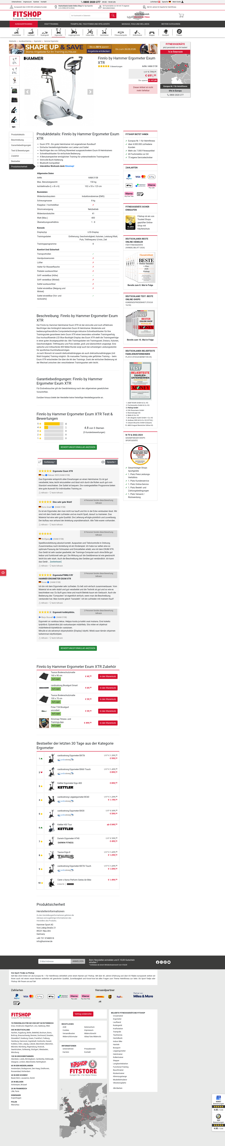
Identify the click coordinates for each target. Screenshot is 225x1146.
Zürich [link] (32, 1078)
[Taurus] (65, 857)
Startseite (12, 41)
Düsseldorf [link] (15, 1038)
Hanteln (116, 1044)
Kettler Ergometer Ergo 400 (69, 783)
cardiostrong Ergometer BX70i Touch (74, 866)
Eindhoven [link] (45, 1068)
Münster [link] (14, 1047)
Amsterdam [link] (16, 1068)
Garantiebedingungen (21, 145)
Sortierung (49, 462)
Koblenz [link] (14, 1044)
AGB (64, 1027)
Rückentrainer (118, 1073)
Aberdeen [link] (15, 1059)
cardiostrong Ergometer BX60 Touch (74, 769)
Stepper (116, 1060)
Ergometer (37, 41)
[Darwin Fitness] (65, 843)
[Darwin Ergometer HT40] (51, 841)
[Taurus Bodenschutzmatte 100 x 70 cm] (44, 699)
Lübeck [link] (32, 1044)
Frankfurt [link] (38, 1038)
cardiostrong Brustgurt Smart (64, 685)
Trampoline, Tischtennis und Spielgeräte (90, 24)
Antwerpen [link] (15, 1085)
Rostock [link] (41, 1047)
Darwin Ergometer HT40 (68, 838)
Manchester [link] (30, 1062)
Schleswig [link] (26, 1049)
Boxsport (116, 1048)
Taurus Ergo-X (63, 852)
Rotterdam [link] (25, 1071)
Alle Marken (117, 1088)
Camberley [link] (40, 1059)
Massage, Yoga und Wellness (135, 24)
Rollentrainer (118, 1057)
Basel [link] (13, 1078)
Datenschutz (89, 1027)
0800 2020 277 (176, 95)
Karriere (36, 2)
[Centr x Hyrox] (65, 884)
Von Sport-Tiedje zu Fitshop (22, 973)
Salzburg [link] (41, 1026)
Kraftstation (118, 1029)
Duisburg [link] (24, 1038)
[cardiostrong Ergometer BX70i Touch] (51, 868)
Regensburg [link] (32, 1047)
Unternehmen (16, 2)
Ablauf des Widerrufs (92, 1036)
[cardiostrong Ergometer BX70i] (51, 758)
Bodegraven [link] (26, 1068)
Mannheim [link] (40, 1044)
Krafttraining (51, 24)
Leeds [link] (22, 1059)
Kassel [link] (48, 1041)
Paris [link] (17, 1091)
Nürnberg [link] (22, 1047)
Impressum (27, 2)
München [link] (49, 1044)
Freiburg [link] (46, 1038)
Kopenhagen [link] (16, 1098)
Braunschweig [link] (24, 1035)
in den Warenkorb (108, 676)
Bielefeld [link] (35, 1033)
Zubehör (15, 156)
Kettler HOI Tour (64, 824)
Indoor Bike (117, 1041)
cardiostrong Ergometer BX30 (70, 811)
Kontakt (43, 2)
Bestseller (15, 161)
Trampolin (117, 1032)
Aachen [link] (14, 1033)
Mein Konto (177, 2)
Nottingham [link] (41, 1062)
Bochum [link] (43, 1033)
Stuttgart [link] (34, 1049)
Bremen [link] (33, 1035)
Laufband (117, 1022)
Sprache (165, 2)
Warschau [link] (15, 1105)
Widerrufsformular (70, 1036)
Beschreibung (17, 140)
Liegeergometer (119, 1051)
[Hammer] (33, 58)
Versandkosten (69, 1033)
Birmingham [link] (30, 1059)
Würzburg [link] (15, 1052)
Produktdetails (17, 134)
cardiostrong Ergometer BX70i (71, 755)
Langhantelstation (120, 1064)
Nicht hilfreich (57, 493)
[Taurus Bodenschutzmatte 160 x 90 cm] (44, 676)
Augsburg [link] (22, 1033)
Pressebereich (90, 1049)
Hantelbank (117, 1038)
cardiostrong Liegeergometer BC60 (73, 797)
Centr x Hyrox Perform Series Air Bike (74, 880)
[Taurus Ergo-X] (51, 855)
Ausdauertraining (23, 24)
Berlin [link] (29, 1033)
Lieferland (154, 2)
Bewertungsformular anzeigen (78, 447)
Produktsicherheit (19, 166)
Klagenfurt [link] (29, 1026)
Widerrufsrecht (90, 1033)
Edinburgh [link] (49, 1059)
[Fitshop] (27, 15)
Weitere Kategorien (170, 24)
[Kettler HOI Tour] (51, 827)
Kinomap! (69, 166)
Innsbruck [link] (20, 1026)
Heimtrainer (118, 1054)
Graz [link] (13, 1026)
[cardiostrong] (65, 760)
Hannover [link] (23, 1041)
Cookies (66, 1030)
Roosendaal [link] (16, 1071)
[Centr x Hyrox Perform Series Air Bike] (51, 882)
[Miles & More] (143, 995)
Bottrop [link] (14, 1035)
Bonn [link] (49, 1033)
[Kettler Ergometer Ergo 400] (51, 786)
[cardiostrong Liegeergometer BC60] (51, 799)
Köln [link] (20, 1044)
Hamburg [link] (15, 1041)
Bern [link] (18, 1078)
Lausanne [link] (25, 1078)
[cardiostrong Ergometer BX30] (51, 813)
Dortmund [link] (42, 1035)
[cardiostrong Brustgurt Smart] (44, 688)
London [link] (22, 1062)
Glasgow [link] (14, 1062)
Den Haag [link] (36, 1068)
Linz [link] (35, 1026)
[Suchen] (113, 15)
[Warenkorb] (182, 15)
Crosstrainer (118, 1016)
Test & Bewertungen (20, 150)
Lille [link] (12, 1091)
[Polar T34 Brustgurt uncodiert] (44, 711)
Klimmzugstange (120, 1076)
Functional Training (121, 1067)
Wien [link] (48, 1026)
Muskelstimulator (120, 1080)
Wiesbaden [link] (43, 1049)
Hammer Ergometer (51, 41)
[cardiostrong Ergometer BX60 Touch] (51, 772)
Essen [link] (31, 1038)
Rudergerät (117, 1025)
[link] (129, 177)
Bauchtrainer (118, 1070)
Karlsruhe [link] (41, 1041)
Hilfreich (44, 493)
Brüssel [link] (24, 1085)
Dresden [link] (49, 1035)
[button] (15, 61)
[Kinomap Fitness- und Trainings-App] (44, 723)
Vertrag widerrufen (83, 1014)
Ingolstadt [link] (32, 1041)
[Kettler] (65, 788)
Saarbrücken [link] (16, 1049)
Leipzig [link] (26, 1044)
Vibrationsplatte (119, 1083)
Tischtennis (117, 1035)
